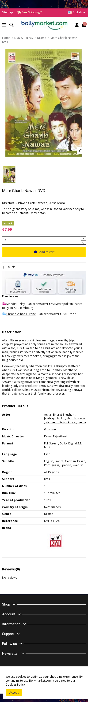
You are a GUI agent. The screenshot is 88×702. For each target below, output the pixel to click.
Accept (14, 693)
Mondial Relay (15, 304)
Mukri (61, 418)
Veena (82, 422)
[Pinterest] (13, 267)
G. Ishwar (50, 429)
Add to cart (46, 252)
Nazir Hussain (76, 418)
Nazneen (52, 422)
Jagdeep (50, 418)
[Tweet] (8, 267)
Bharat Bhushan (64, 415)
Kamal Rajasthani (55, 436)
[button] (4, 25)
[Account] (76, 25)
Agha (48, 415)
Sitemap (7, 12)
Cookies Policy (15, 685)
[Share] (4, 267)
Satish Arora (67, 422)
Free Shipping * (31, 12)
